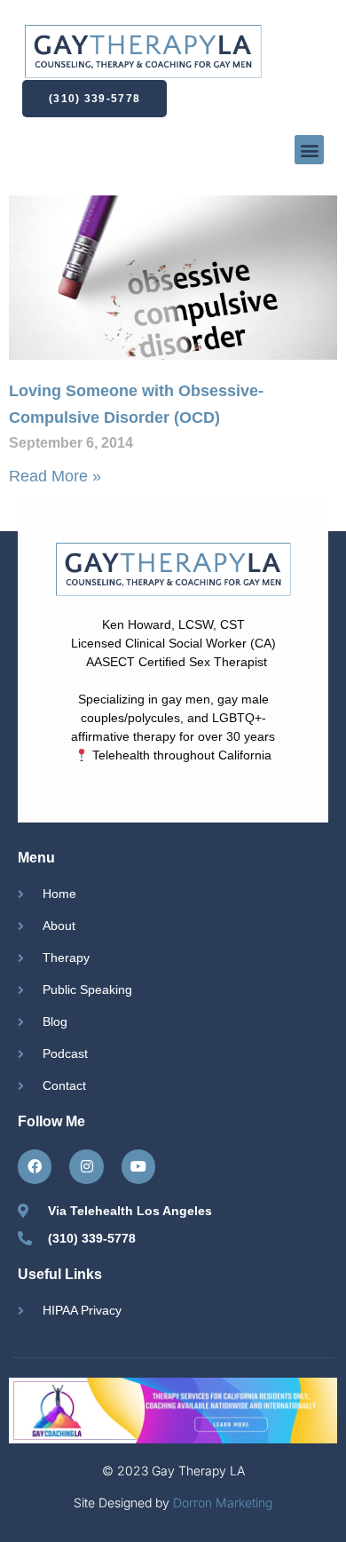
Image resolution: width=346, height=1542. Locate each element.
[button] (309, 149)
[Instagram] (86, 1166)
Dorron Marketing (222, 1502)
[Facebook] (34, 1166)
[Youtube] (138, 1166)
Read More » (55, 476)
